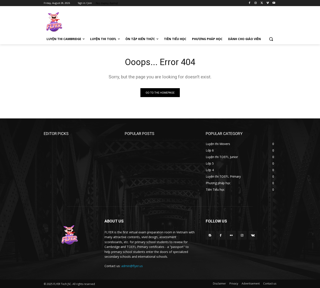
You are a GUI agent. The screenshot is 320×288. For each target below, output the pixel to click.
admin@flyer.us (132, 266)
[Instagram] (255, 3)
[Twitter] (261, 3)
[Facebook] (249, 3)
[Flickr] (231, 235)
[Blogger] (210, 235)
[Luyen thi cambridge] (78, 22)
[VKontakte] (253, 235)
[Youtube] (273, 3)
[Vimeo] (267, 3)
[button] (271, 39)
